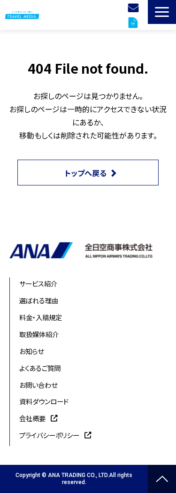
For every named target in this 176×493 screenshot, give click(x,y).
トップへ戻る (86, 172)
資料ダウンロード (134, 22)
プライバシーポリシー (49, 435)
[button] (162, 12)
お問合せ (134, 7)
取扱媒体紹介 (39, 334)
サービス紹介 (38, 283)
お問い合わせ (38, 385)
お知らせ (31, 351)
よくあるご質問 (40, 368)
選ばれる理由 (38, 300)
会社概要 (32, 418)
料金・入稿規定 (40, 317)
